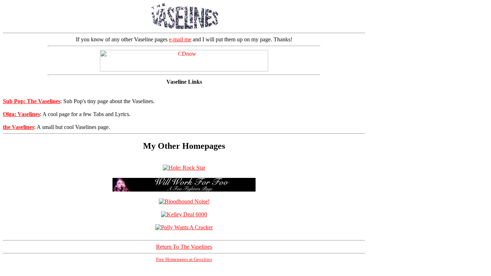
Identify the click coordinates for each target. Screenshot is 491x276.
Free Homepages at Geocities (184, 259)
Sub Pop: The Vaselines (31, 101)
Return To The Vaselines (184, 247)
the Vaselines (18, 127)
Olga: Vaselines (21, 114)
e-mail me (180, 39)
